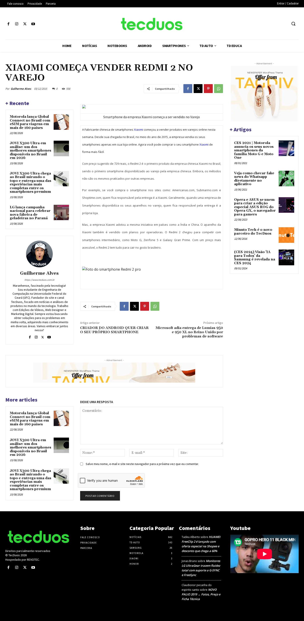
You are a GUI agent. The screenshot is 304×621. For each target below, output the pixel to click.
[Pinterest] (208, 88)
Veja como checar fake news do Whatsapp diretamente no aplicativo (254, 179)
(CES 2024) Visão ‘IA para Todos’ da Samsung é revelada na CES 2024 (254, 257)
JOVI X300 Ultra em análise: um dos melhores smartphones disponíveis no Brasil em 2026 (30, 150)
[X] (25, 24)
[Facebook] (8, 24)
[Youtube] (33, 24)
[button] (293, 23)
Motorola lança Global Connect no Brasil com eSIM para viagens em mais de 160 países (30, 122)
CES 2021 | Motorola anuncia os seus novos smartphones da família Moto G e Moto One (254, 150)
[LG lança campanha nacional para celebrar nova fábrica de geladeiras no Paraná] (61, 212)
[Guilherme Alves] (39, 254)
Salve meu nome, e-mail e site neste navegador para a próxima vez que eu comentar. (142, 464)
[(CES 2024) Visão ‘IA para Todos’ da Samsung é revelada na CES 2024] (286, 257)
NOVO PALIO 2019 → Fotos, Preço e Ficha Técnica (201, 594)
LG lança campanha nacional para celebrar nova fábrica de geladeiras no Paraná (30, 213)
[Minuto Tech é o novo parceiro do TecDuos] (286, 235)
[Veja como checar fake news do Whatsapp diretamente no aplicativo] (286, 178)
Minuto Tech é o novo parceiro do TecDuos (253, 232)
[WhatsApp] (218, 88)
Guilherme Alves (21, 89)
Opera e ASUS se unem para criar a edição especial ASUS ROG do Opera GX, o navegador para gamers (255, 207)
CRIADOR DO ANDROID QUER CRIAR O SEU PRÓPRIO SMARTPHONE (114, 330)
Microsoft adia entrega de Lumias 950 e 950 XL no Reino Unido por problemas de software (189, 332)
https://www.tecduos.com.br (39, 279)
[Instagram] (17, 24)
